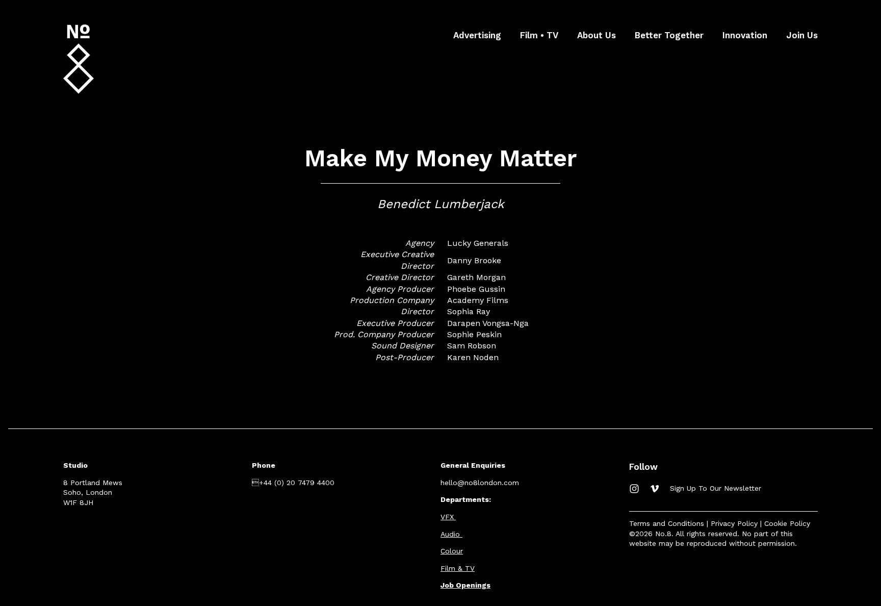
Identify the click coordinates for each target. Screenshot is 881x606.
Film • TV (539, 35)
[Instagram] (634, 489)
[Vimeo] (654, 489)
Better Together (669, 35)
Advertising (477, 35)
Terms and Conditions (666, 523)
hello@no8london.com (479, 482)
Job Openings (465, 585)
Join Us (802, 35)
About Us (596, 35)
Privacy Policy (734, 523)
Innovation (744, 35)
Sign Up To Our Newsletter (715, 488)
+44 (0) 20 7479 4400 (293, 482)
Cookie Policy (787, 523)
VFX (447, 517)
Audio (450, 534)
